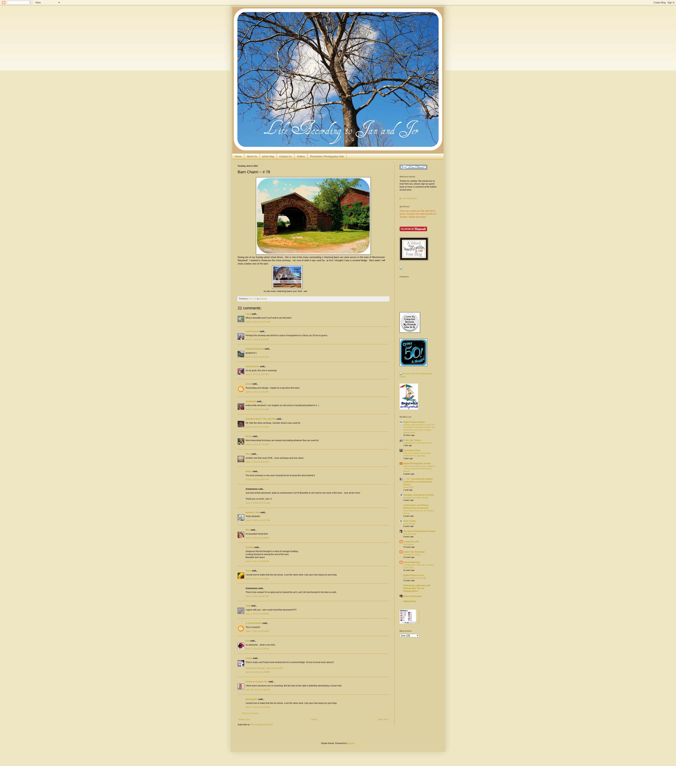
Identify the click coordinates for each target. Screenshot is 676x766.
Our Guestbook (409, 198)
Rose (248, 454)
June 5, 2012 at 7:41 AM (257, 444)
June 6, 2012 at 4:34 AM (257, 579)
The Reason (408, 544)
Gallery (301, 156)
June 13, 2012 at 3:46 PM (258, 690)
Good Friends (409, 524)
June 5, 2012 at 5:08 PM (257, 538)
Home (238, 156)
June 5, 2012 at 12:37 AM (258, 322)
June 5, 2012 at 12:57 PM (258, 520)
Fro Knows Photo (411, 450)
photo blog (268, 156)
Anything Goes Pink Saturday (415, 498)
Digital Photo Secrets (413, 575)
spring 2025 (408, 487)
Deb (248, 641)
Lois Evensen (252, 331)
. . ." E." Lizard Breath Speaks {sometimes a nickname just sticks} (418, 482)
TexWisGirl (251, 401)
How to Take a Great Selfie (414, 578)
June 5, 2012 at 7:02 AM (257, 427)
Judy (248, 606)
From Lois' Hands (412, 440)
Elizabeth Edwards (255, 349)
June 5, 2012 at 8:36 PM (257, 561)
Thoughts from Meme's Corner (418, 495)
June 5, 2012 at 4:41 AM (257, 357)
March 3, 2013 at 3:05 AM (258, 707)
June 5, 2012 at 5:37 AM (257, 374)
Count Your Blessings (414, 552)
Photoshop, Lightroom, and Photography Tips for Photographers (416, 588)
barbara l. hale (253, 512)
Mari (248, 530)
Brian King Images (412, 596)
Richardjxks (252, 699)
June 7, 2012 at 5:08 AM (257, 614)
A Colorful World (254, 623)
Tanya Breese (252, 366)
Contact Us (285, 156)
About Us (252, 156)
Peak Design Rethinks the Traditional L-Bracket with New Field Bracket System (419, 468)
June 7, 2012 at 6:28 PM (257, 648)
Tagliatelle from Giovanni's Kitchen (417, 443)
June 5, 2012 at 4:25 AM (257, 339)
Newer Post (244, 719)
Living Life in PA (411, 541)
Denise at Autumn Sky (257, 681)
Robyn (249, 471)
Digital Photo (409, 601)
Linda (248, 314)
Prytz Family (409, 521)
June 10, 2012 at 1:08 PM (258, 672)
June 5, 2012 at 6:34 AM (257, 409)
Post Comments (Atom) (262, 724)
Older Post (383, 719)
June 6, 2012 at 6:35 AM (257, 596)
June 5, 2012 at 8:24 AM (257, 462)
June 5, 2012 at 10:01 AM (258, 503)
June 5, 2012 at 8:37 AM (257, 479)
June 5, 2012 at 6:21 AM (257, 392)
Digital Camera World (414, 422)
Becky (249, 436)
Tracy (248, 570)
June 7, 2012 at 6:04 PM (257, 631)
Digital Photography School (416, 463)
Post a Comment (250, 713)
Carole (249, 658)
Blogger (351, 743)
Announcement (409, 534)
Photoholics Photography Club (327, 156)
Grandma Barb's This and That (261, 419)
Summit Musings (411, 562)
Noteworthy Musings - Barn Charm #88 (264, 668)
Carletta (250, 547)
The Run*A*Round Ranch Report (419, 531)
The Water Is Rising (411, 554)
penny (249, 384)
